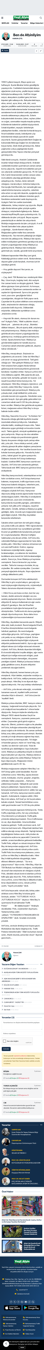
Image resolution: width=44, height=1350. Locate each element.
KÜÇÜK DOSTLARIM (11, 985)
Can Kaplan (16, 1140)
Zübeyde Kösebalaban (21, 1170)
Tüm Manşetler (30, 1330)
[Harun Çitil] (6, 36)
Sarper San (16, 1130)
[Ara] (41, 18)
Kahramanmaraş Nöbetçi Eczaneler (9, 1318)
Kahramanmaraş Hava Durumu (31, 1318)
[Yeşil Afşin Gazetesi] (21, 18)
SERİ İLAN (5, 23)
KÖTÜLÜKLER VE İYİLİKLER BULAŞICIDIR (26, 1163)
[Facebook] (11, 1302)
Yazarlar (24, 23)
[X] (14, 1302)
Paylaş (6, 50)
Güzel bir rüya (9, 1006)
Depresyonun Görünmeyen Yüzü (24, 1143)
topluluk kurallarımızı (20, 1056)
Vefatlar (14, 23)
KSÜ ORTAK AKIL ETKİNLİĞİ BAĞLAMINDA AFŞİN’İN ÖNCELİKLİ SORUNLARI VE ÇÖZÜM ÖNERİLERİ (25, 1183)
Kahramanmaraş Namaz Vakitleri (9, 1325)
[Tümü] (41, 1125)
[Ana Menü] (2, 18)
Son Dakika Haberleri (12, 1334)
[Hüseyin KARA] (6, 1152)
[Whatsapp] (29, 1302)
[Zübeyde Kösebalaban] (6, 1171)
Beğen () (15, 1078)
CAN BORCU (9, 999)
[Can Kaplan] (6, 1142)
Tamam (22, 1347)
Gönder (6, 1049)
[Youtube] (25, 1302)
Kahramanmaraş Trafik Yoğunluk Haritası (31, 1325)
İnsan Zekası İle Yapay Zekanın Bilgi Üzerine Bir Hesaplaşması (25, 1133)
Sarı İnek (7, 1010)
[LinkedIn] (22, 1302)
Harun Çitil (17, 38)
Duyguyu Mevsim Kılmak (21, 1173)
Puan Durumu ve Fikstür (13, 1330)
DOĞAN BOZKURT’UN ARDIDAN (16, 969)
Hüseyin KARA (17, 1150)
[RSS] (33, 1302)
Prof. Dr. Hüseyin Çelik (21, 1160)
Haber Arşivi (29, 1334)
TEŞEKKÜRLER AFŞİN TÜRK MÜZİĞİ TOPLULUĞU (21, 992)
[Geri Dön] (6, 1344)
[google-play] (31, 1308)
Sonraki (38, 946)
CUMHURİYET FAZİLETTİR (14, 1002)
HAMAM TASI (9, 989)
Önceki (5, 946)
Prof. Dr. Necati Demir (21, 1179)
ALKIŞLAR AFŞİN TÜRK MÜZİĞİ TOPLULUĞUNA (21, 972)
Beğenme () (24, 1078)
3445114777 (23, 1290)
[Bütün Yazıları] (41, 964)
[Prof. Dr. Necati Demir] (6, 1181)
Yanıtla (7, 1078)
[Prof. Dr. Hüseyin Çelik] (6, 1161)
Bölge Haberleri (36, 23)
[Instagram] (18, 1302)
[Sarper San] (6, 1132)
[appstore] (12, 1308)
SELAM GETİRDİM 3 (19, 1153)
